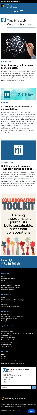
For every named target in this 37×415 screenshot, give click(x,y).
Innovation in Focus (6, 329)
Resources (4, 304)
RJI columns (4, 281)
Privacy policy (25, 406)
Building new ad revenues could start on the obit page (16, 167)
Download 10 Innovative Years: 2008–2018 (13, 363)
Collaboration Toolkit (7, 331)
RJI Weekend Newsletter (8, 289)
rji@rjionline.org (7, 382)
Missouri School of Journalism (10, 1)
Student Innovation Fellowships (10, 306)
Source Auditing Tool (7, 346)
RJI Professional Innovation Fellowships (12, 300)
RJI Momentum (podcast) (8, 278)
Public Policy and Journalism (9, 342)
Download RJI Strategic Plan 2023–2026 (12, 361)
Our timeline (5, 359)
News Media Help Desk (8, 338)
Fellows (3, 297)
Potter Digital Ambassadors (9, 319)
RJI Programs (5, 311)
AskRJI (32, 411)
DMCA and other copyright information (11, 406)
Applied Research (7, 326)
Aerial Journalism (6, 314)
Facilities (3, 356)
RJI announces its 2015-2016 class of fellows (16, 108)
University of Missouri (11, 7)
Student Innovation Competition (10, 285)
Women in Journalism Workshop (10, 287)
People (3, 354)
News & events (6, 273)
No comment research (7, 340)
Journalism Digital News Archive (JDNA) (12, 316)
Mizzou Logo (2, 5)
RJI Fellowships (6, 294)
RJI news (3, 276)
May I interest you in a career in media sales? (17, 67)
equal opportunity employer (13, 410)
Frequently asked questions (9, 302)
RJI (14, 5)
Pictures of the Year (6, 283)
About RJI (4, 351)
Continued (6, 132)
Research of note (6, 344)
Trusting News (5, 321)
